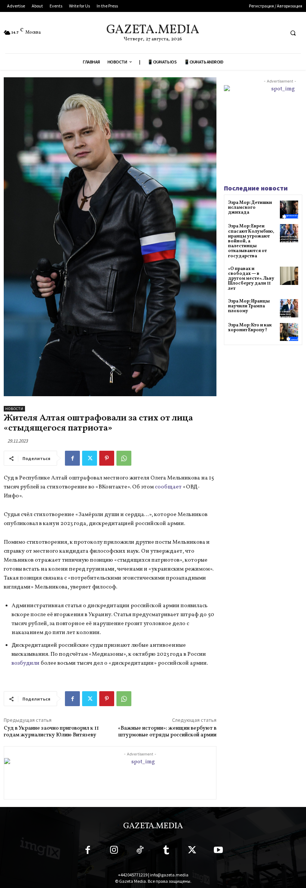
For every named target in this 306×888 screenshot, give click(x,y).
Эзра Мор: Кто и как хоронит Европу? (250, 327)
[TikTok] (140, 851)
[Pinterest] (106, 458)
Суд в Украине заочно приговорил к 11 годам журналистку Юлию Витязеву (51, 732)
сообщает (168, 487)
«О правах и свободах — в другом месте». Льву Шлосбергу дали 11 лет (251, 279)
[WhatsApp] (123, 458)
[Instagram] (114, 851)
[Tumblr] (166, 851)
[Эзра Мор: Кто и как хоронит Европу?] (289, 332)
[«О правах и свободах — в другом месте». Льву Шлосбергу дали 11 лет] (289, 276)
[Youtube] (218, 851)
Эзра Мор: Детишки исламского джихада (250, 207)
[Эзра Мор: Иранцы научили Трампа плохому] (289, 308)
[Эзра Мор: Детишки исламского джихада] (289, 210)
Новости (14, 408)
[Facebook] (72, 458)
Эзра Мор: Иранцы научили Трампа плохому (249, 306)
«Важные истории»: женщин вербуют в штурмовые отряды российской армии (167, 732)
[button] (293, 33)
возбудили (26, 663)
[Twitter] (89, 458)
